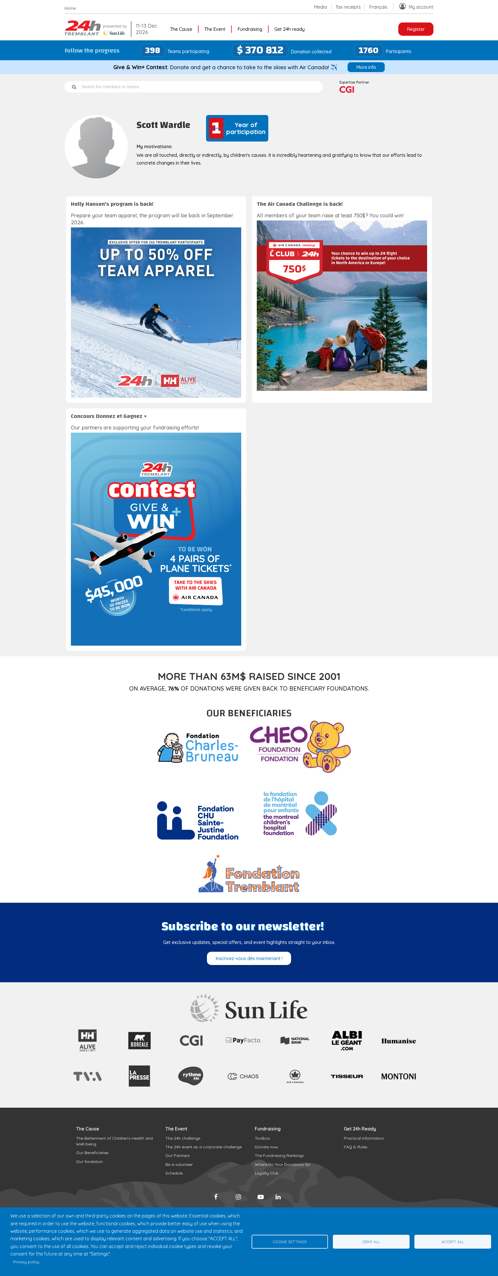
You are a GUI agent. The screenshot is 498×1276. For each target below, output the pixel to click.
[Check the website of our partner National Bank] (295, 1044)
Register (416, 29)
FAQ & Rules (355, 1146)
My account (421, 7)
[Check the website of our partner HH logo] (87, 1052)
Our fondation (89, 1161)
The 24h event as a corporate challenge (203, 1146)
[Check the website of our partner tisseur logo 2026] (347, 1092)
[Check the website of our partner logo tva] (87, 1082)
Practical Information (364, 1138)
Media (320, 7)
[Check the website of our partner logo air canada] (295, 1087)
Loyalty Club (267, 1173)
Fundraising (249, 29)
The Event (214, 29)
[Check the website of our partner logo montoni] (399, 1078)
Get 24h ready (289, 29)
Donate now (266, 1146)
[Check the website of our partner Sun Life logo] (249, 1021)
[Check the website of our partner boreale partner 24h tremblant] (139, 1052)
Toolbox (262, 1138)
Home (70, 8)
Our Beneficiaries (92, 1152)
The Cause (181, 29)
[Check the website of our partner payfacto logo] (243, 1042)
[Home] (96, 34)
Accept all (453, 1241)
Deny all (371, 1241)
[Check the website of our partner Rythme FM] (191, 1092)
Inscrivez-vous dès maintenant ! (249, 958)
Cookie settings (290, 1241)
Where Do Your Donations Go (282, 1164)
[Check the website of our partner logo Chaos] (243, 1082)
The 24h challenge (182, 1138)
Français (378, 7)
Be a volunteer (179, 1164)
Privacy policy (26, 1261)
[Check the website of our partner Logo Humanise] (399, 1042)
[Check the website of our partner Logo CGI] (191, 1052)
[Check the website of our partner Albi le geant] (347, 1052)
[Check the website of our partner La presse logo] (139, 1092)
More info (366, 67)
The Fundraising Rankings (279, 1155)
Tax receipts (348, 7)
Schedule (174, 1173)
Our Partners (177, 1155)
